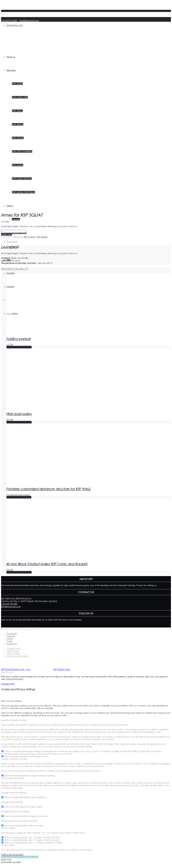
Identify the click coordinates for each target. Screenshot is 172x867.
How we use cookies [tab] (11, 701)
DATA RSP (11, 8)
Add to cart (6, 234)
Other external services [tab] (12, 778)
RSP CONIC (29, 237)
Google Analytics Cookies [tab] (14, 759)
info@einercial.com (29, 20)
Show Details (25, 347)
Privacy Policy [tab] (8, 845)
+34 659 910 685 (9, 20)
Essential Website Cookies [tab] (14, 720)
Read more (12, 497)
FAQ (8, 6)
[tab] (88, 241)
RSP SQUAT (42, 237)
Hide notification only (27, 857)
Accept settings (9, 857)
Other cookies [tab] (8, 828)
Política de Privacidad (12, 854)
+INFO (12, 684)
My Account (12, 3)
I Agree (5, 684)
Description (12, 241)
